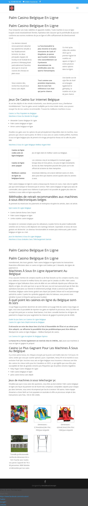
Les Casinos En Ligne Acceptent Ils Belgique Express (28, 336)
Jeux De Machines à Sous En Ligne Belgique (25, 236)
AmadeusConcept (48, 485)
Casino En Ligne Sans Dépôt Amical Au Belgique (26, 322)
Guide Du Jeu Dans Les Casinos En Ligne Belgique (27, 319)
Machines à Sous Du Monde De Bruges (23, 116)
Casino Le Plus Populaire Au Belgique (22, 113)
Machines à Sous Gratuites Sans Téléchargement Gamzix (30, 239)
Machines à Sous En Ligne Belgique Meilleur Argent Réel (29, 145)
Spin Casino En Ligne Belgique (20, 208)
